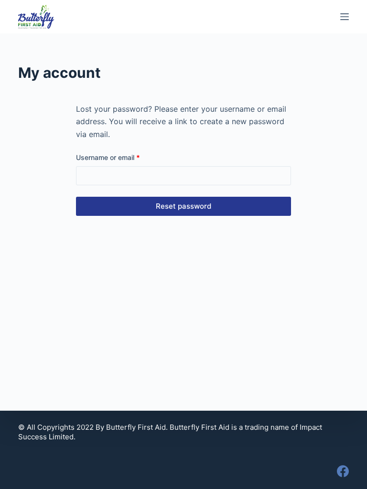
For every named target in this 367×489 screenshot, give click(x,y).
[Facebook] (343, 471)
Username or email (122, 157)
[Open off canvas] (344, 16)
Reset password (183, 206)
